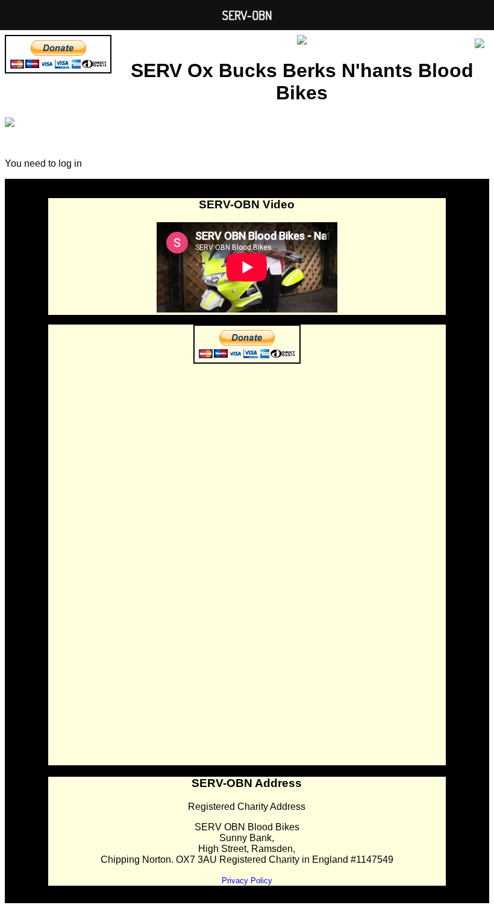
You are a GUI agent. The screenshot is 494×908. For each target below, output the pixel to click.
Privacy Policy (247, 880)
